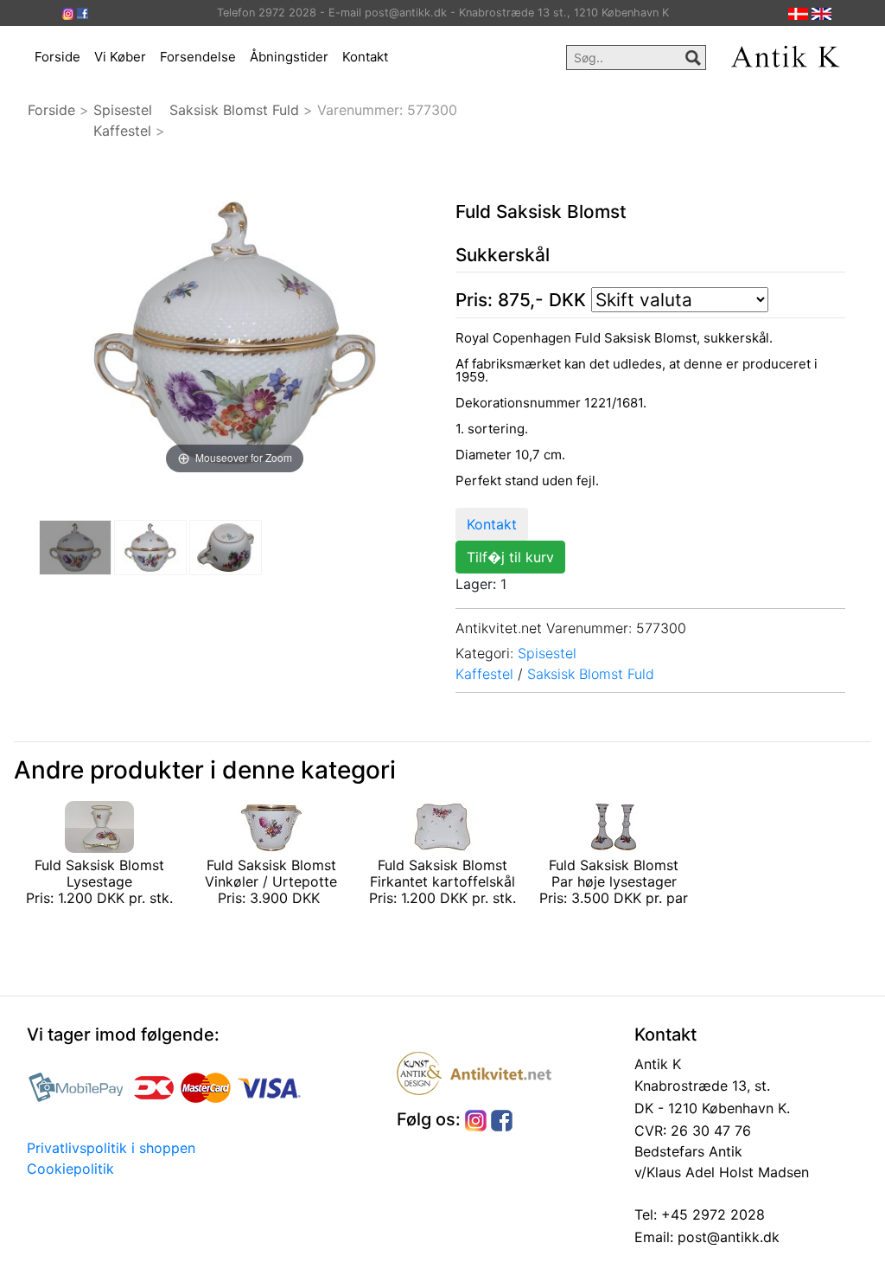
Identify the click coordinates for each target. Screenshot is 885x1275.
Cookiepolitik (70, 1168)
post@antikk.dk (726, 1237)
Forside (57, 56)
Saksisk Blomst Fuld (234, 110)
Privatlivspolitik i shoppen (111, 1147)
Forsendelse (198, 56)
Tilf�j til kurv (510, 557)
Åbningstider (289, 56)
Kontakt (365, 56)
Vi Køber (120, 56)
